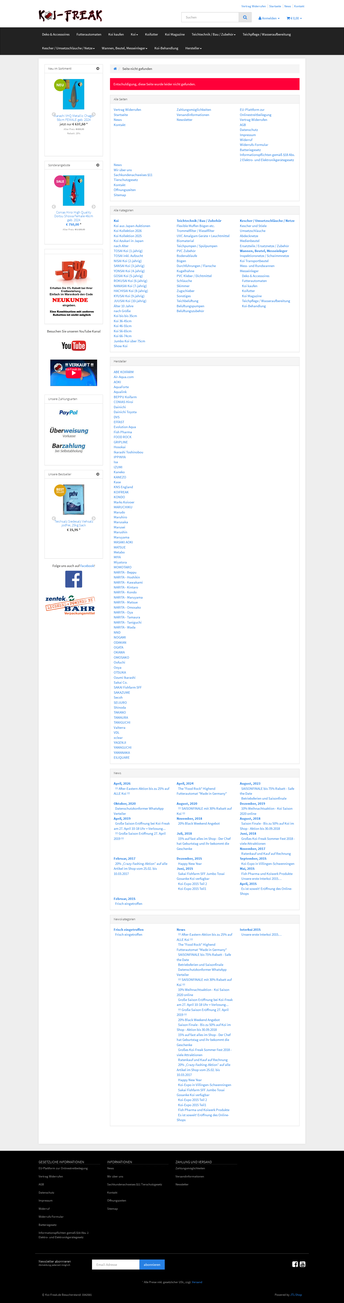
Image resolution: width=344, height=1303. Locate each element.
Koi (133, 34)
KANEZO (120, 477)
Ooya (117, 667)
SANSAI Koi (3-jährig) (129, 265)
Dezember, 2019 (252, 803)
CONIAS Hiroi (123, 402)
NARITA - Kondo (125, 592)
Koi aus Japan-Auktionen (132, 226)
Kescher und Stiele (253, 226)
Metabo (119, 552)
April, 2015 (248, 883)
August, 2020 (187, 803)
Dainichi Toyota (125, 412)
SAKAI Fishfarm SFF (128, 687)
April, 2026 (122, 783)
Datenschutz (249, 129)
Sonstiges (184, 296)
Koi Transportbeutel (254, 261)
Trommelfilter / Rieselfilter (195, 230)
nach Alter (121, 246)
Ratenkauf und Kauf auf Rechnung (266, 853)
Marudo (119, 512)
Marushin (120, 532)
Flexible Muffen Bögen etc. (196, 226)
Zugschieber (185, 291)
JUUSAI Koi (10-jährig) (130, 301)
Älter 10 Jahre (123, 306)
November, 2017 (252, 848)
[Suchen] (245, 17)
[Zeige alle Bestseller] (97, 474)
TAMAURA (121, 717)
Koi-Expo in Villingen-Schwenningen (267, 863)
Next (93, 114)
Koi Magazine (175, 34)
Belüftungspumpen (190, 306)
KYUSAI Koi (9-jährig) (129, 296)
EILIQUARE (122, 757)
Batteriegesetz (250, 150)
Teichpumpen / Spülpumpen (197, 246)
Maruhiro (120, 517)
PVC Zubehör (186, 251)
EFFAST (119, 422)
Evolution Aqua (125, 427)
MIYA (117, 557)
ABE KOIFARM (124, 372)
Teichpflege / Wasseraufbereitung (267, 34)
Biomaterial (185, 240)
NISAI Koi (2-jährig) (128, 261)
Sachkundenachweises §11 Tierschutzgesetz (134, 1184)
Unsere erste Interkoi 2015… (261, 878)
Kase (117, 482)
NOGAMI (120, 637)
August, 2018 (250, 818)
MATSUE (120, 547)
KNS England (123, 487)
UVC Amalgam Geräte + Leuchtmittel (203, 236)
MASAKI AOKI (123, 542)
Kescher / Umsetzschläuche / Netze (67, 48)
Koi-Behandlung (166, 48)
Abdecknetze (249, 236)
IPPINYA (120, 457)
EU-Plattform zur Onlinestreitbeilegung (63, 1168)
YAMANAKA (122, 752)
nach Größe (122, 311)
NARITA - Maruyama (128, 597)
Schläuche (184, 280)
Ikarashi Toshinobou (128, 452)
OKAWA (119, 652)
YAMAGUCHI (123, 747)
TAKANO (120, 712)
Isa (116, 462)
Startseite (275, 6)
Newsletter (184, 119)
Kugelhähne (185, 271)
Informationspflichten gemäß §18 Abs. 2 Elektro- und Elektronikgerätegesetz (63, 1235)
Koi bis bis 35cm (125, 316)
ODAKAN (120, 642)
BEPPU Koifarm (125, 397)
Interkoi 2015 (250, 929)
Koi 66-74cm (123, 336)
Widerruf (246, 139)
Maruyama (121, 537)
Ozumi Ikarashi (124, 677)
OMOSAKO (121, 657)
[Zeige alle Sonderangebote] (97, 165)
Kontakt (299, 6)
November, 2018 (189, 818)
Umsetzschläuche (252, 230)
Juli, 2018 (184, 833)
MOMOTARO (123, 567)
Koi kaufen (116, 34)
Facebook (87, 565)
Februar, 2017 (124, 858)
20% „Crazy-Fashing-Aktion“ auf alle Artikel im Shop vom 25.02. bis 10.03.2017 (140, 868)
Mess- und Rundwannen (257, 265)
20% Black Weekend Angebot (199, 823)
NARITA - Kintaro (126, 587)
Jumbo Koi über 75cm (129, 341)
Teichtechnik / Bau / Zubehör (212, 34)
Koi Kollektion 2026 (128, 230)
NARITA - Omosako (127, 607)
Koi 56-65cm (123, 331)
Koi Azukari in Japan (128, 240)
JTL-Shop (296, 1295)
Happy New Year (190, 863)
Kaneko (119, 472)
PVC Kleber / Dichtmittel (194, 276)
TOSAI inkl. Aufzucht (128, 255)
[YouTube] (302, 1264)
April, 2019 (122, 818)
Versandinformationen (193, 114)
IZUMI (118, 467)
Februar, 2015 (124, 898)
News (287, 6)
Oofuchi (119, 662)
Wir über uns (123, 170)
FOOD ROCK (123, 437)
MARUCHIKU (123, 507)
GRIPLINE (121, 442)
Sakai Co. (121, 682)
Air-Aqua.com (124, 377)
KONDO (119, 497)
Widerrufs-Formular (254, 144)
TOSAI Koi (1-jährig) (128, 251)
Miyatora (120, 562)
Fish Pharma (123, 432)
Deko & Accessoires (56, 34)
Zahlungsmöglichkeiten (194, 109)
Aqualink (120, 392)
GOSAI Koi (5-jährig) (128, 276)
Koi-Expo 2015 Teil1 (192, 888)
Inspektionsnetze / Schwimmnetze (264, 255)
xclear (118, 737)
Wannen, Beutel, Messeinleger (123, 48)
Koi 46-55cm (123, 326)
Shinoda (120, 707)
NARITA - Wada (124, 627)
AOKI (117, 382)
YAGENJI (120, 742)
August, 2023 (250, 783)
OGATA (118, 647)
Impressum (248, 135)
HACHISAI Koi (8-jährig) (131, 291)
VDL (116, 732)
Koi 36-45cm (123, 321)
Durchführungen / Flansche (196, 265)
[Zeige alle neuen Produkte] (97, 68)
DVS (117, 417)
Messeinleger (249, 271)
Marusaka (121, 522)
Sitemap (120, 195)
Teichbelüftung (187, 301)
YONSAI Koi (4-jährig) (129, 271)
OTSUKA (120, 672)
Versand (197, 1282)
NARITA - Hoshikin (127, 577)
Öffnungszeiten (125, 190)
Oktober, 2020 (125, 803)
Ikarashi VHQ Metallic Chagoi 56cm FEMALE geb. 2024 (74, 117)
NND (117, 632)
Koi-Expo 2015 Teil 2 (192, 883)
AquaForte (121, 387)
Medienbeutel (250, 240)
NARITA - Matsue (126, 602)
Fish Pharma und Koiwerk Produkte (267, 873)
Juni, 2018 (248, 833)
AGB (243, 125)
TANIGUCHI (122, 722)
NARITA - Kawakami (128, 582)
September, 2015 (253, 858)
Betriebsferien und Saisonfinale (263, 798)
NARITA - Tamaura (127, 617)
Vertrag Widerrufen (254, 6)
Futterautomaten (89, 34)
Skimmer (183, 286)
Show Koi (121, 346)
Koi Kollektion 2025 (128, 236)
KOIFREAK (121, 492)
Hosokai (120, 447)
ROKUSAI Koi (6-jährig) (130, 280)
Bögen (181, 261)
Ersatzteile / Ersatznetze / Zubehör (264, 246)
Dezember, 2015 (189, 858)
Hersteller (192, 48)
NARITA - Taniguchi (128, 622)
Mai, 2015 (247, 868)
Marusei (119, 527)
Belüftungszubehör (190, 311)
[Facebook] (295, 1264)
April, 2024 (185, 783)
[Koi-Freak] (81, 16)
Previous (53, 114)
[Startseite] (115, 68)
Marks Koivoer (124, 502)
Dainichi (120, 407)
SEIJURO (120, 702)
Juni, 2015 (185, 868)
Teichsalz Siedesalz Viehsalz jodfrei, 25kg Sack (74, 523)
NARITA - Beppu (125, 572)
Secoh (118, 697)
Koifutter (151, 34)
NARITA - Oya (123, 612)
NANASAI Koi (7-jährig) (130, 286)
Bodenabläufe (187, 255)
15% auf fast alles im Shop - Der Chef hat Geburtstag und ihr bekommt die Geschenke (204, 843)
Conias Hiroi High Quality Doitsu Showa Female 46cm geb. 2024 (73, 216)
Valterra (119, 727)
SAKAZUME (122, 692)
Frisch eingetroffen (128, 903)
